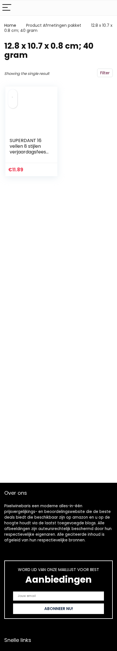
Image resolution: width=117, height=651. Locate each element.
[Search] (108, 7)
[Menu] (7, 7)
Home (10, 25)
